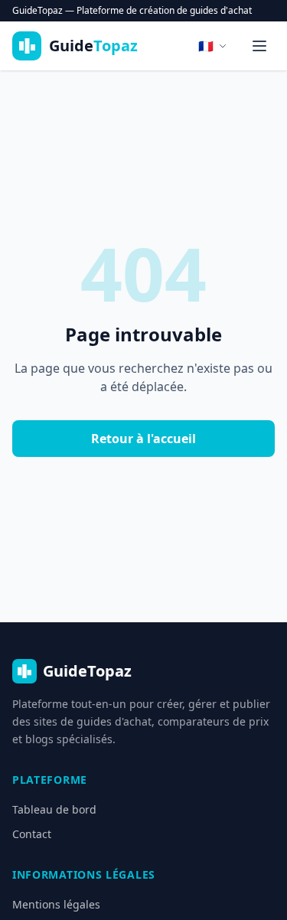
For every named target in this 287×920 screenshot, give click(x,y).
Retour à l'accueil (143, 438)
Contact (31, 834)
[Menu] (259, 46)
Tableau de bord (54, 809)
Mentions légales (56, 904)
